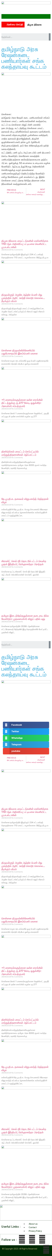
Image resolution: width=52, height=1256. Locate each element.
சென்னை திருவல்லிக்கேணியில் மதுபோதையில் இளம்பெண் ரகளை (19, 352)
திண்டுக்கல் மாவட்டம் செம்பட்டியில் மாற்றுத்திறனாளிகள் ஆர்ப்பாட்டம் (20, 453)
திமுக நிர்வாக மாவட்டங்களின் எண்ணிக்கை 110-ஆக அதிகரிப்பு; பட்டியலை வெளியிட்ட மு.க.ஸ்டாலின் (24, 244)
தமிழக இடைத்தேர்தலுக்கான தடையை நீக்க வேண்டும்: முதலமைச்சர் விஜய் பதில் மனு (25, 617)
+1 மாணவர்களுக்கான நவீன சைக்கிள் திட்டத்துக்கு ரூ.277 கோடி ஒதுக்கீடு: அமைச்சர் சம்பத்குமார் (22, 403)
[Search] (50, 37)
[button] (2, 15)
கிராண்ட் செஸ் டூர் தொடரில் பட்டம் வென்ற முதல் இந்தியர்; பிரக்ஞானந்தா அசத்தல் (23, 563)
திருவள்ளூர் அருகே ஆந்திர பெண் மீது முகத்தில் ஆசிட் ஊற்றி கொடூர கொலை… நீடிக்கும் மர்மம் (23, 298)
